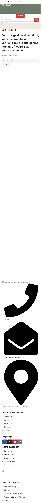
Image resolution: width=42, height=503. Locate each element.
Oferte (20, 15)
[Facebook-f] (4, 442)
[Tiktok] (19, 442)
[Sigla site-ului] (6, 5)
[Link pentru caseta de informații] (20, 22)
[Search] (36, 20)
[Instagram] (9, 442)
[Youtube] (14, 442)
